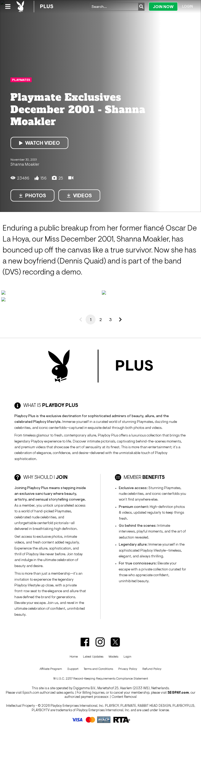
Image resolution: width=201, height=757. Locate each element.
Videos (82, 195)
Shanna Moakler (24, 164)
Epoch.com (31, 692)
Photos (35, 195)
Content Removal (124, 696)
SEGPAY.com (178, 692)
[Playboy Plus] (34, 6)
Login (187, 6)
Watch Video (42, 142)
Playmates (21, 79)
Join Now (163, 7)
